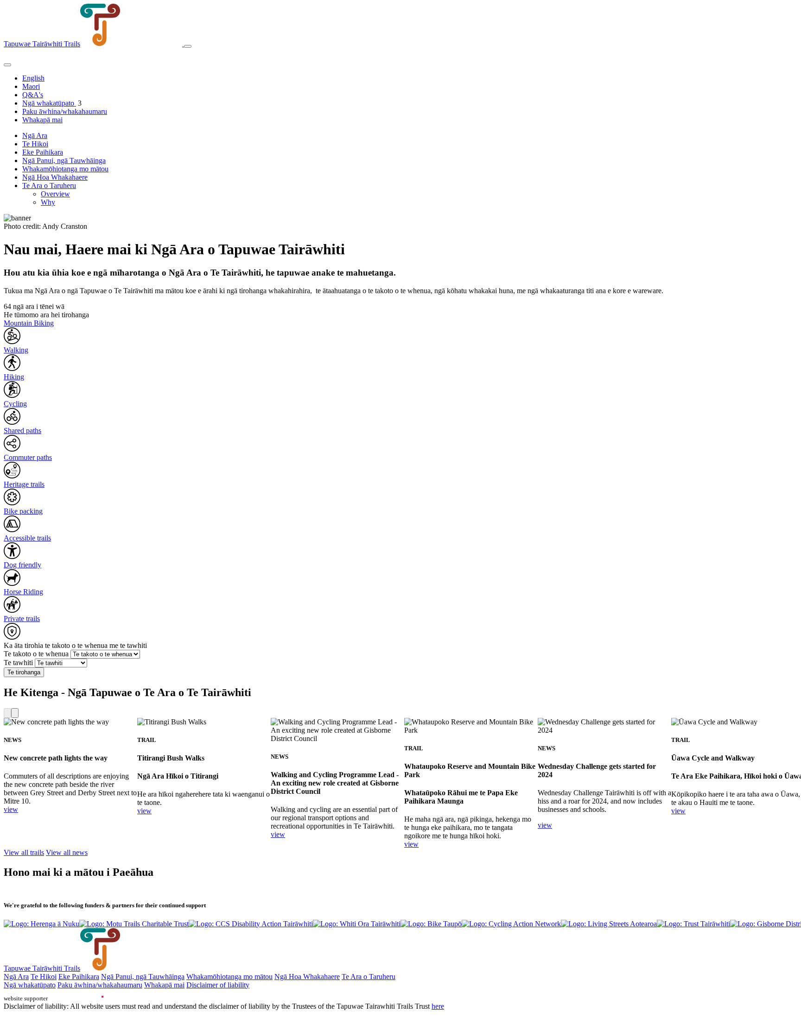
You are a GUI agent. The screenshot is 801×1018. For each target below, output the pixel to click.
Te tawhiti (18, 662)
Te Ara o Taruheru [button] (49, 185)
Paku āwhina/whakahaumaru (64, 111)
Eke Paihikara (42, 152)
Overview (55, 194)
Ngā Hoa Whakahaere (55, 177)
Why (48, 202)
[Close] (7, 64)
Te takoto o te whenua (36, 654)
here (438, 1006)
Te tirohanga (23, 672)
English (33, 78)
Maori (31, 86)
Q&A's (32, 95)
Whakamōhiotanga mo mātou (65, 169)
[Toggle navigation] (187, 46)
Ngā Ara (34, 135)
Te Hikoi (35, 144)
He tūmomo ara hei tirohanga (46, 315)
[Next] (15, 713)
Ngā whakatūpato (49, 103)
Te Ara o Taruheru (368, 976)
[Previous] (7, 713)
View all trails (24, 852)
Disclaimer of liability (217, 985)
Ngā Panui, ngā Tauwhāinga (64, 160)
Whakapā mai (42, 120)
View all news (67, 852)
